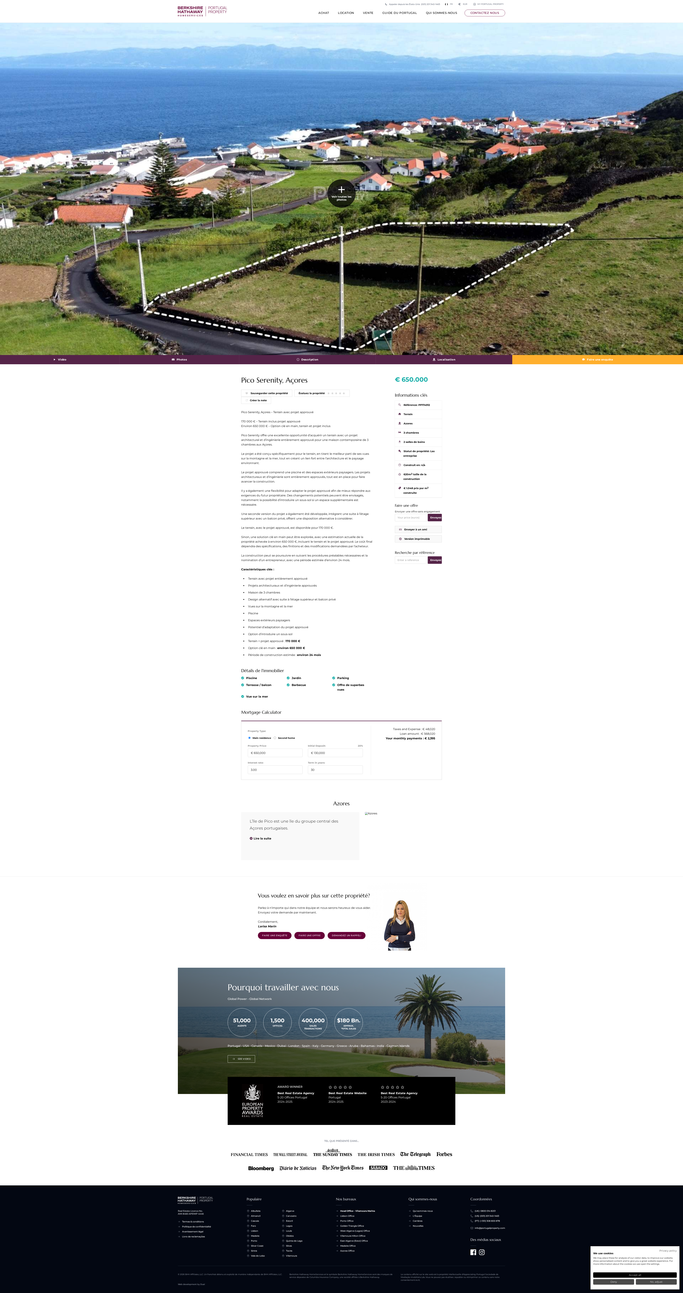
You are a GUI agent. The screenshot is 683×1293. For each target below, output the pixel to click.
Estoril (289, 1221)
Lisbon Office (347, 1216)
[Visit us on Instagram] (482, 1252)
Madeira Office (348, 1245)
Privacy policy (668, 1250)
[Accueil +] (202, 11)
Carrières (417, 1221)
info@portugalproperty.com (490, 1228)
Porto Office (346, 1221)
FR (451, 4)
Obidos (290, 1235)
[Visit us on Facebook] (473, 1252)
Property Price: (257, 745)
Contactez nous (484, 13)
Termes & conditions (193, 1221)
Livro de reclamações (193, 1236)
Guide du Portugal (399, 13)
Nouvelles (418, 1226)
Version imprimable (417, 538)
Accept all (635, 1275)
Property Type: (257, 731)
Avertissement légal (192, 1231)
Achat (323, 13)
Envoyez (435, 517)
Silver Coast (257, 1245)
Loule (289, 1231)
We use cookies (603, 1253)
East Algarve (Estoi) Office (354, 1240)
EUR (462, 4)
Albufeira (255, 1211)
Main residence (262, 737)
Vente (368, 13)
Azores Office (347, 1250)
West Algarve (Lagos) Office (355, 1231)
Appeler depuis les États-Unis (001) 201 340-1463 (414, 4)
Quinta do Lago (294, 1240)
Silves (289, 1245)
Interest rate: (255, 762)
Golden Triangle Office (352, 1226)
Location (346, 13)
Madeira (255, 1235)
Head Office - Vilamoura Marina (357, 1211)
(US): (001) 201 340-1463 (487, 1216)
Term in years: (316, 762)
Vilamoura (291, 1255)
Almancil (255, 1216)
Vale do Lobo (258, 1255)
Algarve (290, 1211)
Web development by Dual (191, 1284)
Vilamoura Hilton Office (352, 1235)
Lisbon (254, 1231)
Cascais (255, 1221)
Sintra (254, 1250)
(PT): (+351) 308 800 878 (487, 1221)
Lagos (289, 1226)
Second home (286, 737)
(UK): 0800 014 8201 (485, 1211)
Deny (613, 1281)
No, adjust (656, 1281)
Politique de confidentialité (196, 1226)
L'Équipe (417, 1216)
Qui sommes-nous (441, 13)
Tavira (289, 1250)
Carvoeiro (291, 1216)
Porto (254, 1240)
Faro (253, 1226)
